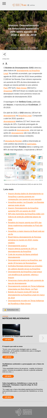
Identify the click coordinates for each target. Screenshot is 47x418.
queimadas (31, 144)
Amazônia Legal (25, 116)
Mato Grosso (21, 88)
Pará (5, 88)
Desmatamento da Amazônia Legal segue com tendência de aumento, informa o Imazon (25, 274)
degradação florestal (13, 141)
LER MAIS (8, 339)
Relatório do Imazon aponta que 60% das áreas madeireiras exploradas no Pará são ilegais (25, 225)
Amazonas (8, 91)
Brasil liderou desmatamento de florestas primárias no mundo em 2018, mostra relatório (24, 240)
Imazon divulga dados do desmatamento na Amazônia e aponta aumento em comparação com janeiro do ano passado (25, 196)
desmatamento (10, 116)
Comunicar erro (11, 310)
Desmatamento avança (17, 246)
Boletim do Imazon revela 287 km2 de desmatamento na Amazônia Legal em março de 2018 (26, 295)
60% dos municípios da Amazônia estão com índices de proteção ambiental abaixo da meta (26, 217)
